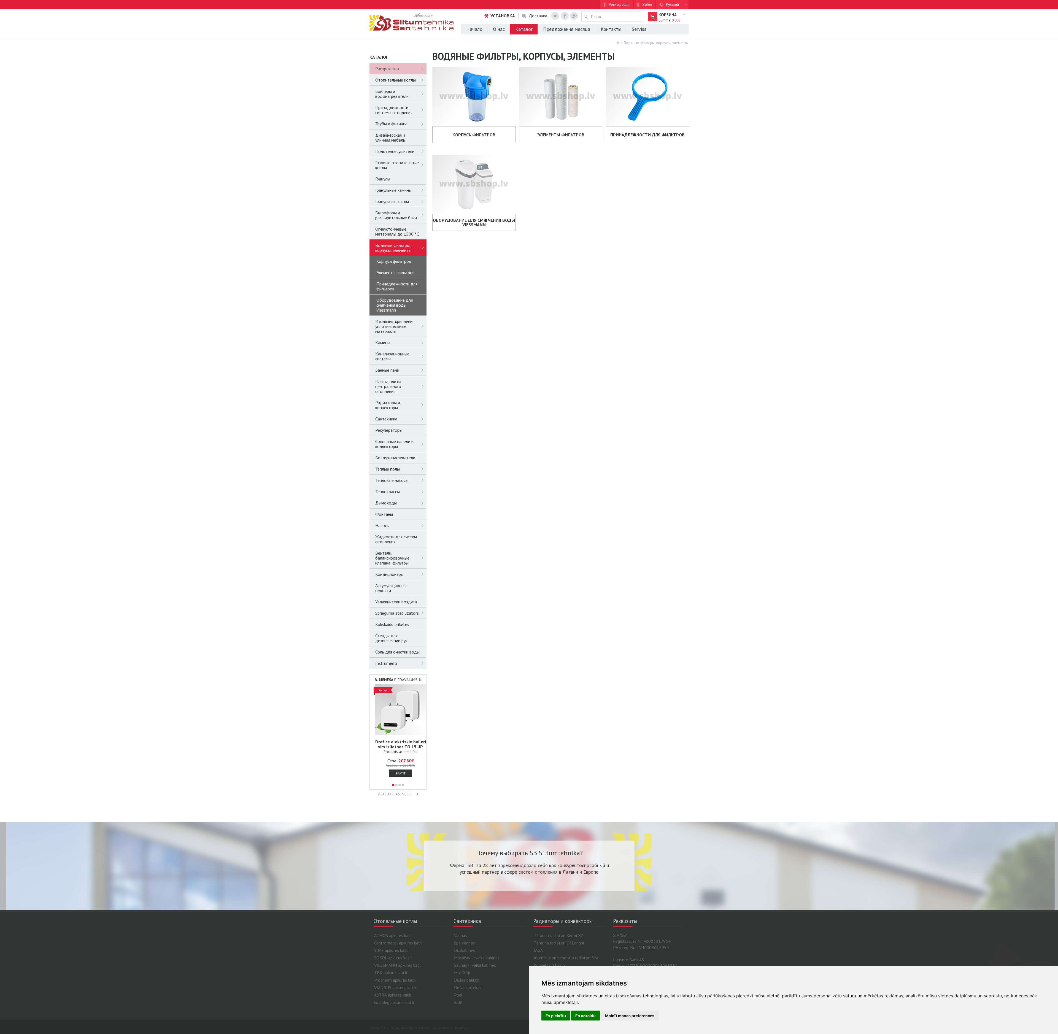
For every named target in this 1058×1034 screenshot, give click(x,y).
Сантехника (386, 419)
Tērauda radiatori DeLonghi (559, 943)
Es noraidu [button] (585, 1015)
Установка (502, 15)
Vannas (460, 935)
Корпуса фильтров (393, 261)
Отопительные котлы (395, 80)
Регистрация (619, 4)
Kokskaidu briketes (392, 624)
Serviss (639, 29)
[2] (396, 785)
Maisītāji (462, 972)
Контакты (611, 29)
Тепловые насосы (391, 480)
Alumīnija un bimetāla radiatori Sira (566, 957)
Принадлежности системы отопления (393, 110)
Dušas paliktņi (467, 980)
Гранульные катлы (392, 201)
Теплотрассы (387, 491)
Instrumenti (386, 663)
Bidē (458, 1002)
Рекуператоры (388, 430)
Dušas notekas (467, 987)
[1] (393, 785)
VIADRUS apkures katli (395, 987)
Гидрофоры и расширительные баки (396, 215)
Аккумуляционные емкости (392, 588)
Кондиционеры (389, 574)
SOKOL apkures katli (393, 957)
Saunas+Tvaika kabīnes (475, 965)
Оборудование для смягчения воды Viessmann (394, 305)
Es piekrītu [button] (556, 1015)
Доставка (538, 15)
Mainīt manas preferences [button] (629, 1015)
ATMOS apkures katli (393, 935)
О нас (499, 29)
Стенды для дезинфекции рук (391, 638)
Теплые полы (387, 469)
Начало (474, 29)
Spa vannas (464, 943)
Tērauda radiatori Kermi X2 (558, 935)
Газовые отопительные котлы (397, 165)
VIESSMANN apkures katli (398, 965)
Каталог (524, 29)
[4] (403, 785)
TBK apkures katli (390, 972)
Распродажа (387, 68)
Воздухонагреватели (395, 457)
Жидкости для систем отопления (396, 539)
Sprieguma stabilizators (397, 613)
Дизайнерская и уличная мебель (390, 137)
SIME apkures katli (391, 950)
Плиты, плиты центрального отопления (388, 386)
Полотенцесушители (394, 151)
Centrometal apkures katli (398, 943)
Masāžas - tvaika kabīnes (477, 957)
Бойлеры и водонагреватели (392, 93)
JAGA (538, 950)
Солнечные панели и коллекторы (394, 444)
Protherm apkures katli (395, 980)
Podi (458, 995)
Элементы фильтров (395, 272)
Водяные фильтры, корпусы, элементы (656, 43)
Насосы (382, 525)
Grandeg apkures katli (394, 1002)
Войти (647, 4)
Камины (382, 342)
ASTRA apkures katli (392, 995)
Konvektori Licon (549, 965)
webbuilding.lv (459, 1028)
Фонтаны (384, 514)
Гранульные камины (393, 190)
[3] (399, 785)
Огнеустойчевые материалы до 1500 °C (397, 231)
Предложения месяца (566, 29)
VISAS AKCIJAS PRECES (395, 794)
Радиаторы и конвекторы (387, 405)
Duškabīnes (464, 950)
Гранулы (382, 179)
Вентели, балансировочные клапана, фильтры (392, 558)
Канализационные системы (392, 356)
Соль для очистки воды (397, 652)
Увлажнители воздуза (396, 601)
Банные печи (387, 370)
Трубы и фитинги (391, 123)
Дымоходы (386, 503)
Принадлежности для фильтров (396, 286)
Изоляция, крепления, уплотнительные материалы (395, 326)
